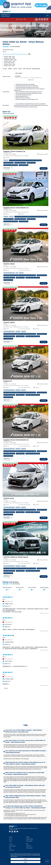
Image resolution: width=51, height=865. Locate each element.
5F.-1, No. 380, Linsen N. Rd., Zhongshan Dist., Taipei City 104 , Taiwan (25, 828)
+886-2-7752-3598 (14, 829)
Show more (30, 79)
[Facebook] (10, 832)
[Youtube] (17, 832)
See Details (43, 168)
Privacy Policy (20, 856)
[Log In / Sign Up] (46, 11)
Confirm (25, 859)
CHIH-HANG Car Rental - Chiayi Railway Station (12, 155)
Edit (47, 15)
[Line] (12, 832)
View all (6, 688)
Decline (25, 862)
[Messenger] (15, 832)
